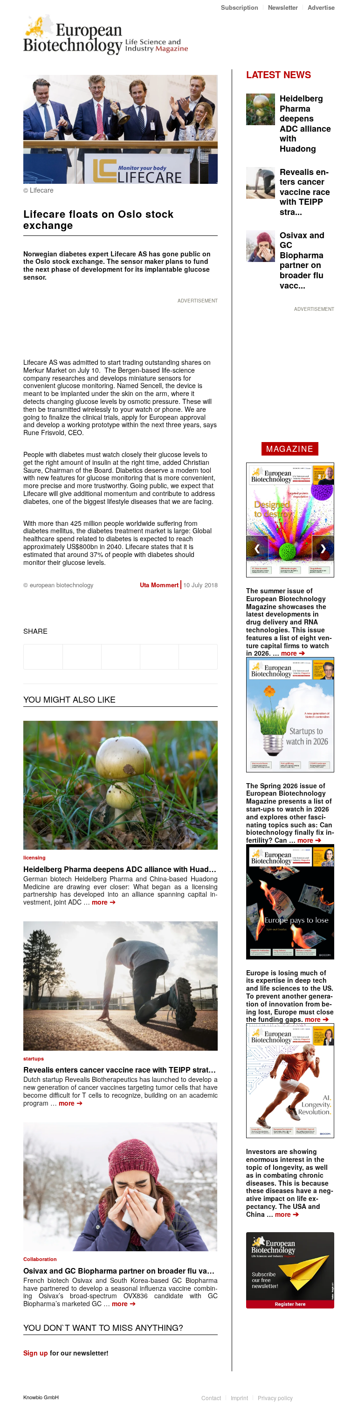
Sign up (35, 1352)
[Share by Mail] (198, 656)
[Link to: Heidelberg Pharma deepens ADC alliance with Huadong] (120, 785)
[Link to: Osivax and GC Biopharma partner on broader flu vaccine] (120, 1187)
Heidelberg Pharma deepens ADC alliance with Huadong (123, 869)
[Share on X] (82, 656)
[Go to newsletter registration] (290, 1270)
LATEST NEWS (278, 74)
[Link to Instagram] (328, 1397)
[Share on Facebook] (43, 656)
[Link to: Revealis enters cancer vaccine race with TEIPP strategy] (120, 986)
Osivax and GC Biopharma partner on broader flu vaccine (124, 1270)
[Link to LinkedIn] (314, 1397)
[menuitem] (239, 7)
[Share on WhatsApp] (121, 656)
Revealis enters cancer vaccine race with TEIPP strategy (122, 1069)
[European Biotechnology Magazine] (105, 34)
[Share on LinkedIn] (159, 656)
